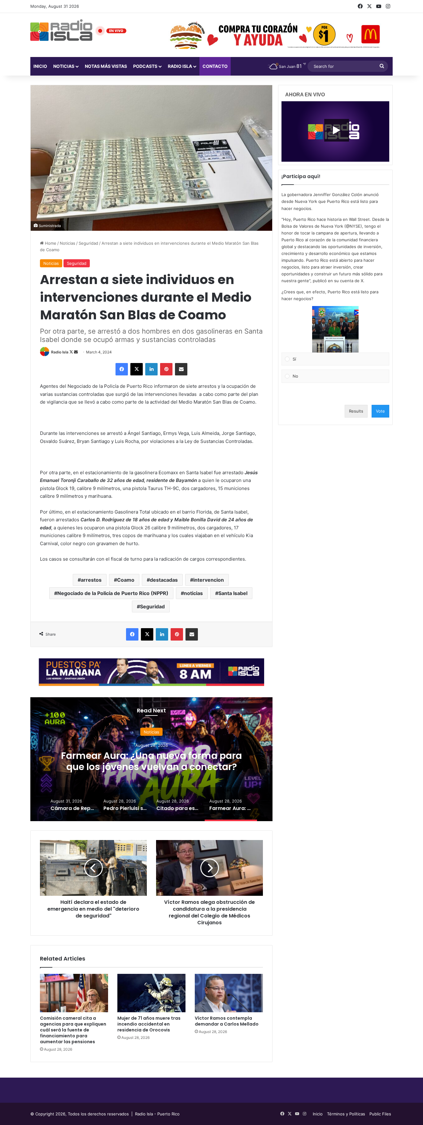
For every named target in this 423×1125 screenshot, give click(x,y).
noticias (193, 593)
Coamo (125, 580)
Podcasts (145, 66)
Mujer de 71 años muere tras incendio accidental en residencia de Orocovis (149, 1024)
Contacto (215, 66)
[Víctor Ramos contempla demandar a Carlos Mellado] (229, 993)
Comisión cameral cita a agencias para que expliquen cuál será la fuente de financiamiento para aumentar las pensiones (73, 1030)
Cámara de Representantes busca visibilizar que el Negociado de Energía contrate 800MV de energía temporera (151, 766)
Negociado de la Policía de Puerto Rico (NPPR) (112, 593)
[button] (335, 329)
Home (50, 243)
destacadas (164, 580)
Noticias (63, 66)
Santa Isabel (232, 593)
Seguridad (88, 243)
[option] (151, 759)
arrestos (91, 580)
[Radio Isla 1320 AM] (61, 30)
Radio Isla (59, 352)
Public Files (380, 1113)
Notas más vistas (106, 66)
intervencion (208, 580)
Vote (380, 411)
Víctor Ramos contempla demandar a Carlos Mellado (227, 1021)
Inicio (40, 66)
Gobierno (151, 731)
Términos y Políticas (346, 1113)
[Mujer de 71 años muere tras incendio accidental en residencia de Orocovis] (151, 993)
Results (356, 411)
